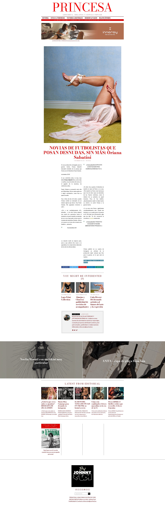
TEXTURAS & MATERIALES (75, 18)
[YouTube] (85, 490)
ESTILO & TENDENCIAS (58, 18)
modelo (92, 218)
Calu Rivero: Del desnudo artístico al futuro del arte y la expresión (97, 302)
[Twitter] (76, 490)
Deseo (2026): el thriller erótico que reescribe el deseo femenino (115, 405)
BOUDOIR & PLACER (91, 18)
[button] (89, 494)
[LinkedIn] (82, 490)
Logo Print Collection (66, 298)
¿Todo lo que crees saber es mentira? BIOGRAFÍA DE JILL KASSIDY (48, 405)
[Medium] (87, 490)
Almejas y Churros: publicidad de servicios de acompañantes (82, 302)
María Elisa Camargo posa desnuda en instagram (63, 405)
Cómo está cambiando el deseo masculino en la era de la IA (99, 405)
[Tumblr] (89, 490)
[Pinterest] (80, 490)
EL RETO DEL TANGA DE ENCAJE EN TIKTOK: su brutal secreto (82, 405)
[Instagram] (78, 490)
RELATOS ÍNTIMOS (104, 18)
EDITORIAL (45, 18)
